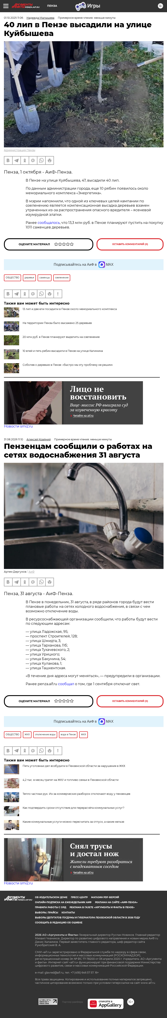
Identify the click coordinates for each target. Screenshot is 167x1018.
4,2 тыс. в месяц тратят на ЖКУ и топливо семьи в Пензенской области (71, 779)
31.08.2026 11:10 (13, 439)
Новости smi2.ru (18, 426)
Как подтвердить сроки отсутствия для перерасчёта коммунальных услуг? (73, 807)
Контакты (68, 912)
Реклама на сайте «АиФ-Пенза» (116, 902)
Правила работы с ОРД (50, 907)
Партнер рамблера (72, 1002)
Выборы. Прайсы (46, 912)
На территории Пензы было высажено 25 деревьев (57, 323)
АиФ (31, 571)
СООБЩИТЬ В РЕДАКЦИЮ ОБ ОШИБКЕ (58, 922)
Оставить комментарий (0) (130, 244)
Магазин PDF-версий (105, 897)
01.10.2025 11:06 (13, 17)
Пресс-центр (79, 897)
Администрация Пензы (19, 150)
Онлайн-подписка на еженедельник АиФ (63, 902)
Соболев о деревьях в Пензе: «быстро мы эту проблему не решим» (68, 364)
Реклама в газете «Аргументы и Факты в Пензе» (102, 907)
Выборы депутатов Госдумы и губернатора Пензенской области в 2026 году (87, 917)
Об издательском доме (51, 897)
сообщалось (49, 223)
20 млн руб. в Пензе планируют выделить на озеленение (61, 337)
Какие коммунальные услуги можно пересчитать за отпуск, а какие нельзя (73, 821)
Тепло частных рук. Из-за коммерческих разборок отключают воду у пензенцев (76, 793)
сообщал (66, 684)
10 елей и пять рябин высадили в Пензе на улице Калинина (63, 350)
